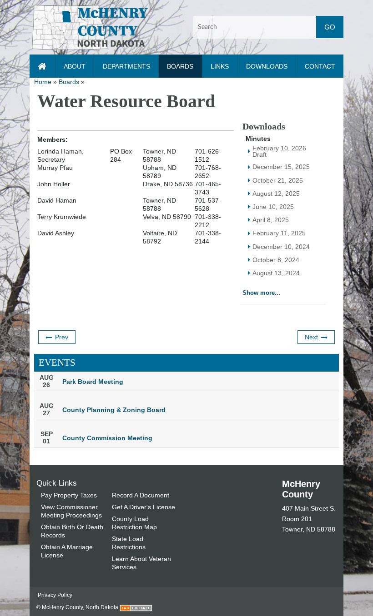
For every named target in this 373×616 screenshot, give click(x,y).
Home (42, 81)
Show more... (261, 292)
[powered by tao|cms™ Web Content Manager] (136, 607)
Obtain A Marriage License (67, 551)
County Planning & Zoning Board (114, 409)
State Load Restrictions (129, 543)
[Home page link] (42, 66)
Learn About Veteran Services (141, 563)
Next (311, 337)
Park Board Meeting (92, 381)
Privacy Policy (55, 595)
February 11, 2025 (279, 233)
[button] (90, 26)
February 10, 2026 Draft (279, 151)
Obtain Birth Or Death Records (72, 531)
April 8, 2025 (270, 220)
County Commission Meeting (107, 438)
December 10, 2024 (281, 246)
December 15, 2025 (281, 167)
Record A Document (140, 495)
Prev (61, 337)
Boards (69, 81)
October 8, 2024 (275, 260)
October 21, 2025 (277, 180)
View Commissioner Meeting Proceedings (71, 511)
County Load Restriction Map (134, 523)
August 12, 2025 (276, 193)
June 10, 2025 (273, 207)
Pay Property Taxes (69, 495)
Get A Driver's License (143, 507)
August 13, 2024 (276, 273)
